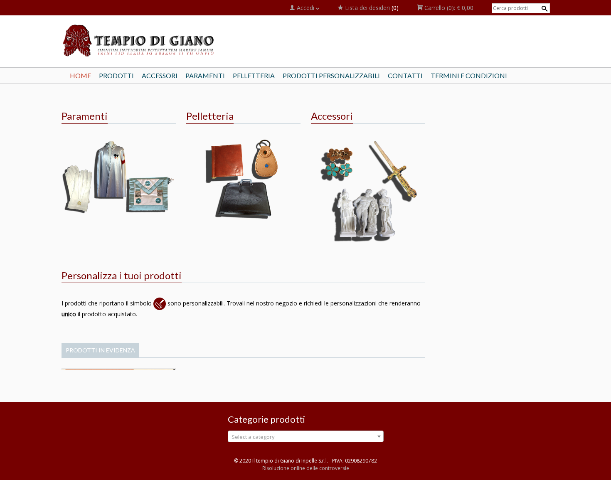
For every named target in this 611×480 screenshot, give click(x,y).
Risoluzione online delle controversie (305, 468)
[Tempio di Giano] (139, 40)
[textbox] (305, 437)
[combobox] (306, 436)
